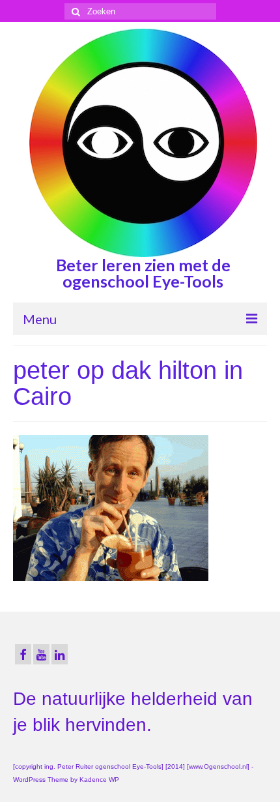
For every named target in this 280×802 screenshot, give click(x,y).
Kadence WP (99, 779)
